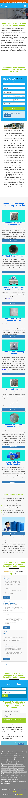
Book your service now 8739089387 (14, 2)
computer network (5, 777)
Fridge (16, 751)
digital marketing (5, 779)
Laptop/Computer (22, 751)
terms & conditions (5, 783)
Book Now (7, 115)
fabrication (9, 771)
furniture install (20, 761)
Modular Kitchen (13, 775)
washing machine (10, 751)
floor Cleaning (21, 767)
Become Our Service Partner (19, 781)
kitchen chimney (20, 769)
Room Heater (11, 757)
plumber (9, 761)
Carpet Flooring (4, 775)
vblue (5, 6)
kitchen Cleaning (21, 765)
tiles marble (3, 771)
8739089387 (19, 78)
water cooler (10, 759)
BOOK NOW (13, 240)
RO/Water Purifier (11, 753)
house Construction (15, 773)
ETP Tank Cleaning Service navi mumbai (12, 500)
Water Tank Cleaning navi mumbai (11, 507)
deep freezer (23, 757)
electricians (3, 761)
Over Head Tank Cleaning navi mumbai (12, 505)
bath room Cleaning (12, 767)
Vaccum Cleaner (19, 753)
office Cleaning (4, 767)
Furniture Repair (12, 763)
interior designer (20, 775)
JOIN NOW (21, 743)
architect (15, 771)
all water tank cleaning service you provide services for (12, 720)
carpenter (13, 761)
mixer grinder (4, 757)
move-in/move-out (5, 769)
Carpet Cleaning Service (6, 781)
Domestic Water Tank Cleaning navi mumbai (13, 510)
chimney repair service (19, 759)
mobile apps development (16, 777)
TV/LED (15, 755)
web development (13, 779)
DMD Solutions (21, 794)
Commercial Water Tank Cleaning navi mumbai (13, 498)
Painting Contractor (5, 773)
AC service (3, 751)
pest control (13, 769)
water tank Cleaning (12, 765)
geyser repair (10, 755)
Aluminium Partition (21, 771)
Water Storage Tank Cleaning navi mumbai (13, 503)
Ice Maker (20, 755)
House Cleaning (19, 763)
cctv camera (4, 759)
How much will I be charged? (11, 711)
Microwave (3, 753)
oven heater (4, 755)
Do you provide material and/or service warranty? (13, 715)
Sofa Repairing (4, 763)
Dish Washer (17, 757)
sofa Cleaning (4, 765)
